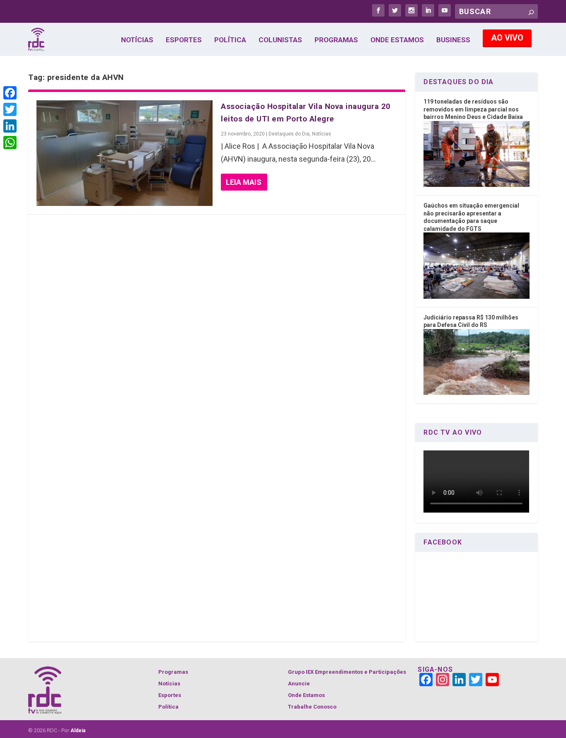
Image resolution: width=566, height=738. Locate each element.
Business (453, 40)
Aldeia (77, 730)
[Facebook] (10, 93)
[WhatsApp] (10, 142)
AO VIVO (507, 38)
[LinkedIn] (10, 126)
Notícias (137, 40)
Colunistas (280, 40)
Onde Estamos (397, 40)
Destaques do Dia (289, 134)
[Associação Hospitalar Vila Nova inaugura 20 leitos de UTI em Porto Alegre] (124, 153)
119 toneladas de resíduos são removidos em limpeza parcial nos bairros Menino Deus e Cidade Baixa (473, 109)
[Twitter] (10, 109)
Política (230, 40)
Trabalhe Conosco (312, 707)
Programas (336, 40)
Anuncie (299, 683)
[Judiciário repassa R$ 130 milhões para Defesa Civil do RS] (476, 393)
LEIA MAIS (243, 182)
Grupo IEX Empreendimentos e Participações (347, 672)
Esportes (184, 40)
